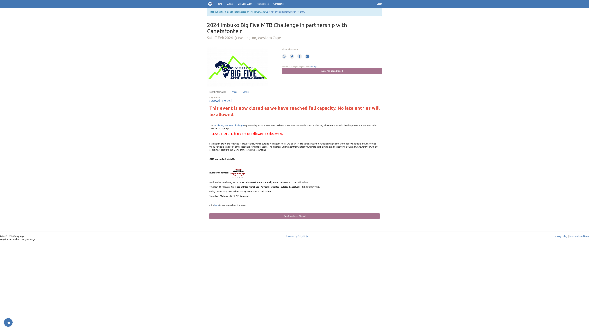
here (216, 205)
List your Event (245, 4)
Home (219, 4)
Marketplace (263, 4)
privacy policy (561, 236)
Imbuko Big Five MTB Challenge (229, 125)
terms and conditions (579, 236)
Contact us (278, 4)
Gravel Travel (220, 101)
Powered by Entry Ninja (297, 236)
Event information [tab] (218, 92)
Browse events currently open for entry (286, 12)
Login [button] (379, 4)
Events (230, 4)
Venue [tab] (246, 92)
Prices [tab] (234, 92)
